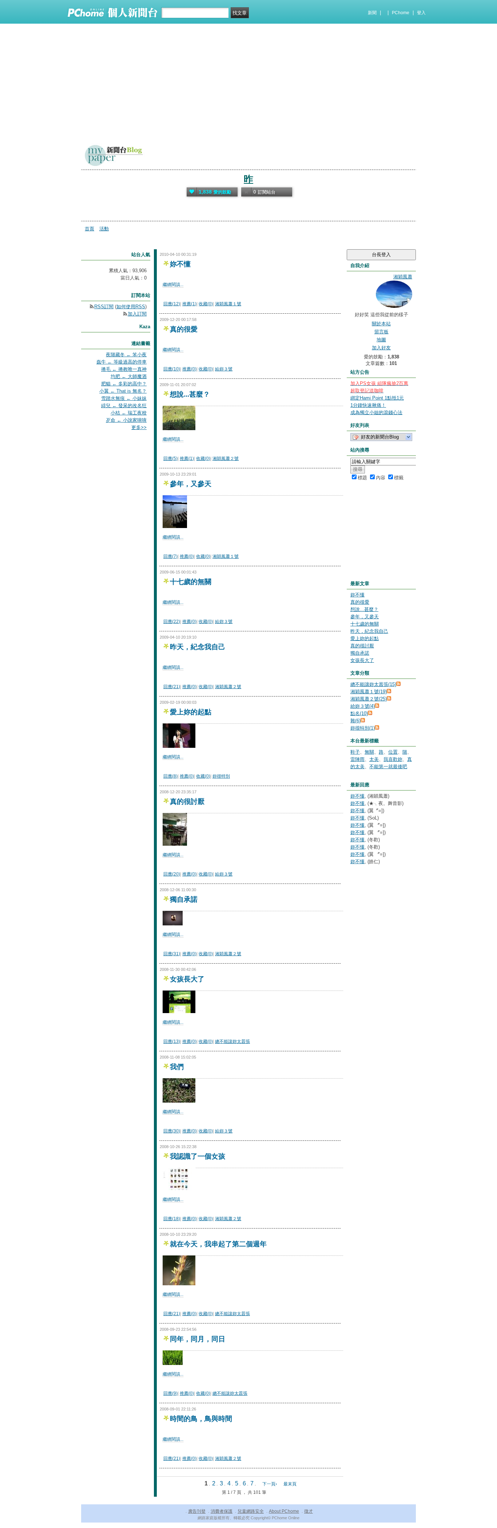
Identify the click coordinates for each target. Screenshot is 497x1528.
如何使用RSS (130, 306)
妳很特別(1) (362, 728)
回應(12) (171, 303)
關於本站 (381, 323)
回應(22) (171, 621)
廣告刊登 (197, 1511)
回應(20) (171, 874)
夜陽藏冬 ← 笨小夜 (126, 354)
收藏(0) (206, 303)
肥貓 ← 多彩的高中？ (124, 383)
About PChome (284, 1511)
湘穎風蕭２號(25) (368, 699)
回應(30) (171, 1131)
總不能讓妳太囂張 (232, 1041)
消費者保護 (221, 1511)
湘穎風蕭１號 (228, 303)
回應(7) (170, 556)
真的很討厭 (187, 801)
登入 (421, 12)
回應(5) (170, 458)
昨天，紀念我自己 (197, 647)
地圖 (381, 339)
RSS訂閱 (104, 306)
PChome (400, 12)
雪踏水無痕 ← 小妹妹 (124, 398)
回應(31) (171, 953)
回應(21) (171, 686)
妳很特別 (221, 776)
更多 (139, 427)
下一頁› (270, 1484)
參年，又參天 (190, 484)
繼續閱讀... (173, 284)
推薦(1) (189, 303)
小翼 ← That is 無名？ (123, 391)
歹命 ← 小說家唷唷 (126, 420)
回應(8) (170, 776)
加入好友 (381, 347)
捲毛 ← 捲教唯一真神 (124, 369)
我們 (177, 1067)
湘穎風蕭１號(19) (368, 691)
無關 (369, 752)
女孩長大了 (187, 979)
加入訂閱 (137, 314)
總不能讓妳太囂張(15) (373, 684)
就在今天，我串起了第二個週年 (218, 1244)
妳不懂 (180, 264)
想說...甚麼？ (190, 394)
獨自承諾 (184, 899)
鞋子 (355, 752)
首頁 (89, 228)
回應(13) (171, 1041)
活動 (104, 228)
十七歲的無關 (190, 582)
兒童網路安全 (251, 1511)
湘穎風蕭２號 (225, 458)
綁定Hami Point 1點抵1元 (377, 398)
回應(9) (170, 1393)
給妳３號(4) (362, 706)
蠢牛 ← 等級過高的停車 (121, 362)
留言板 (381, 331)
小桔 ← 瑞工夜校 (129, 413)
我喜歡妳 (392, 759)
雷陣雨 (357, 759)
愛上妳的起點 (190, 712)
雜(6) (355, 720)
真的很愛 (184, 329)
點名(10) (359, 713)
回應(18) (171, 1218)
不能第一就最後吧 (388, 766)
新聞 (372, 12)
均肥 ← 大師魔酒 (129, 376)
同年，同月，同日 (197, 1339)
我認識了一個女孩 (197, 1156)
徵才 (308, 1511)
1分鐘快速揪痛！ (368, 405)
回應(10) (171, 369)
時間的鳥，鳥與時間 (201, 1418)
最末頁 (290, 1484)
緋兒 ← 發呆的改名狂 (124, 405)
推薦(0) (189, 369)
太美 (374, 759)
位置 (393, 752)
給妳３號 (223, 369)
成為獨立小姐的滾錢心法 (376, 412)
